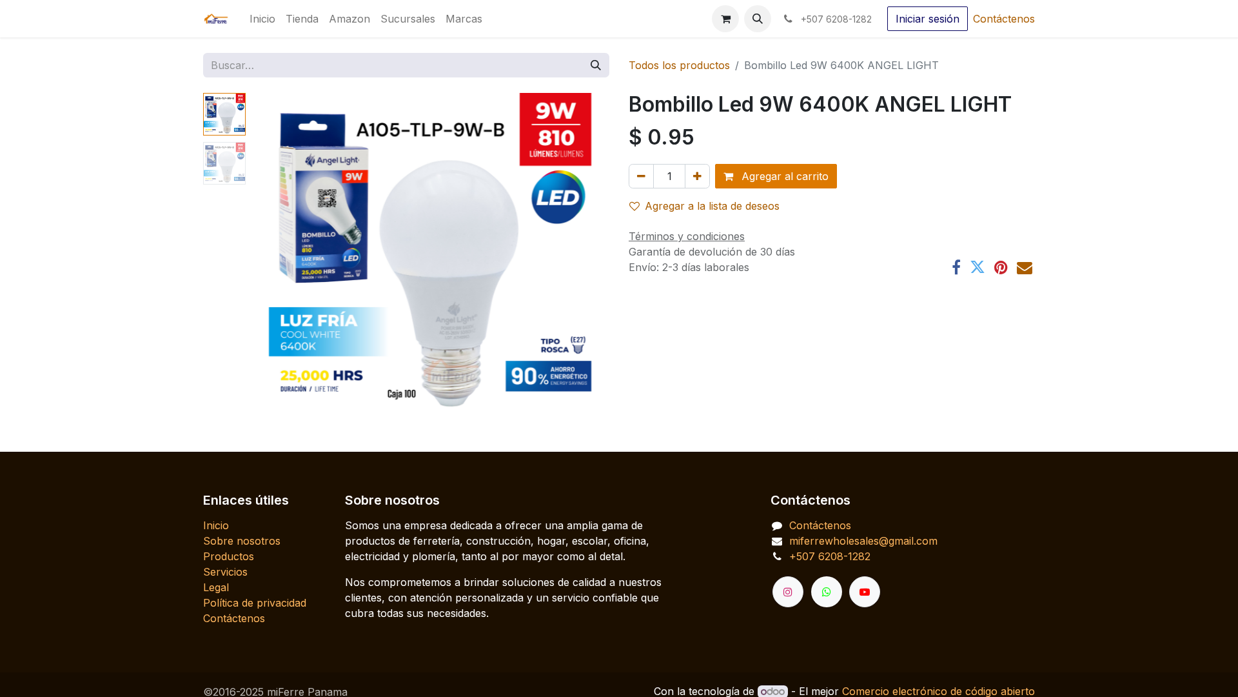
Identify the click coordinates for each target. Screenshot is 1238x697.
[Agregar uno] (697, 176)
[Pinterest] (1001, 267)
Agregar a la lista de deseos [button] (712, 205)
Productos (228, 556)
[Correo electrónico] (1024, 267)
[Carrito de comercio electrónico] (725, 18)
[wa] (826, 591)
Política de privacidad (254, 602)
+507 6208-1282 (829, 556)
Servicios (225, 571)
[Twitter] (977, 267)
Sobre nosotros (241, 540)
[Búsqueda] (595, 65)
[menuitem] (262, 19)
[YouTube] (864, 591)
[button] (757, 18)
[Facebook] (956, 267)
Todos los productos (679, 65)
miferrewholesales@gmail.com (863, 540)
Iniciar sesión (927, 18)
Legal (216, 587)
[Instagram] (787, 591)
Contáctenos (1004, 18)
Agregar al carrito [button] (783, 176)
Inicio (216, 525)
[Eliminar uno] (641, 176)
